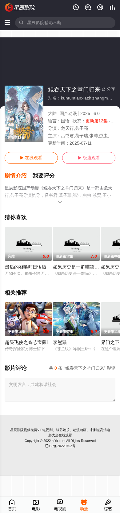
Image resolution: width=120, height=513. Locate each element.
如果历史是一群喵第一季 (78, 267)
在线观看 (31, 157)
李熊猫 (60, 342)
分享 (108, 89)
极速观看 (89, 157)
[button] (19, 176)
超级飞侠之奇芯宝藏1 (27, 342)
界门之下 (110, 342)
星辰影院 (17, 430)
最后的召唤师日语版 (25, 267)
